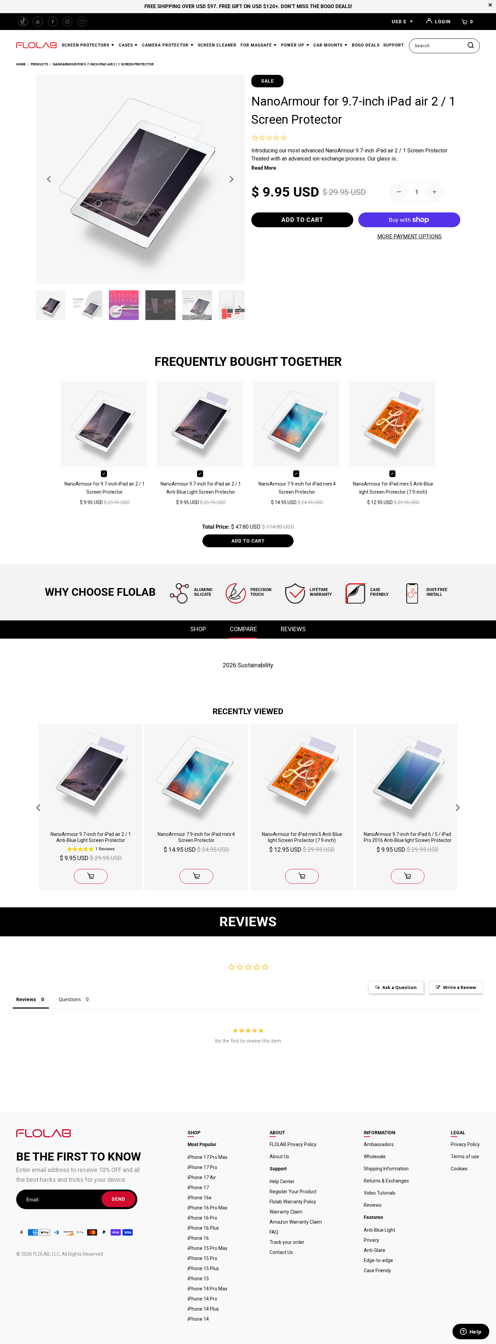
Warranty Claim (286, 1212)
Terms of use (465, 1156)
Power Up (293, 45)
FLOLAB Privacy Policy (293, 1144)
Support (393, 45)
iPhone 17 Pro (202, 1167)
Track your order (287, 1242)
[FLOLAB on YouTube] (38, 22)
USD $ (399, 21)
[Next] (231, 179)
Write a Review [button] (459, 987)
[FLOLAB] (36, 45)
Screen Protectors (86, 45)
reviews (293, 629)
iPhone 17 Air (202, 1177)
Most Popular (202, 1144)
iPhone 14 (198, 1319)
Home (21, 64)
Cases (126, 45)
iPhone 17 (198, 1187)
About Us (279, 1156)
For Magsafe (257, 45)
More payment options (409, 236)
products (39, 64)
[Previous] (49, 179)
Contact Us (281, 1252)
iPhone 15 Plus (203, 1268)
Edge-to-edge (378, 1260)
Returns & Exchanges (386, 1181)
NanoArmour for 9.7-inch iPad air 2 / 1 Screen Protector (103, 64)
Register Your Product (293, 1191)
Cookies (459, 1168)
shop (198, 629)
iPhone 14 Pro (202, 1299)
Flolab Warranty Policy (293, 1201)
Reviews (373, 1205)
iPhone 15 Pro (202, 1258)
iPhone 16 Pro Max (207, 1207)
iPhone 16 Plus (203, 1228)
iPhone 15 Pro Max (207, 1248)
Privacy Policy (465, 1144)
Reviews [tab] (26, 999)
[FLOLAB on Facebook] (53, 22)
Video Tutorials (379, 1193)
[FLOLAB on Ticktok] (23, 22)
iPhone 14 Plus (203, 1309)
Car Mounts (328, 45)
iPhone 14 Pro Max (207, 1288)
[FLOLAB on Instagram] (67, 22)
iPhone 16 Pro (202, 1218)
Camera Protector (166, 45)
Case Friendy (377, 1270)
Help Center (282, 1181)
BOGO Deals (366, 45)
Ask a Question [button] (399, 987)
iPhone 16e (200, 1197)
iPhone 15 (198, 1278)
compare (243, 629)
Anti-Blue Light (379, 1230)
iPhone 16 (198, 1238)
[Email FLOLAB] (82, 22)
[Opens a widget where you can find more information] (470, 1332)
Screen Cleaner (217, 45)
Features (373, 1217)
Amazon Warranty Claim (296, 1222)
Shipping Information (386, 1168)
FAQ (274, 1232)
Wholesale (375, 1156)
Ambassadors (379, 1144)
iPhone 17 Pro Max (207, 1157)
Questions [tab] (70, 999)
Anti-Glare (374, 1250)
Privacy (371, 1240)
